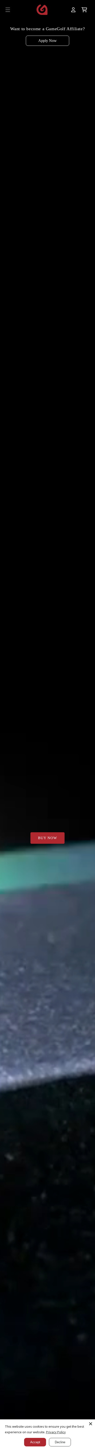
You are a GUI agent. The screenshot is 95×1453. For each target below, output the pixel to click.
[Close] (90, 1423)
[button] (8, 9)
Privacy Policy (56, 1432)
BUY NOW (47, 838)
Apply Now (47, 41)
